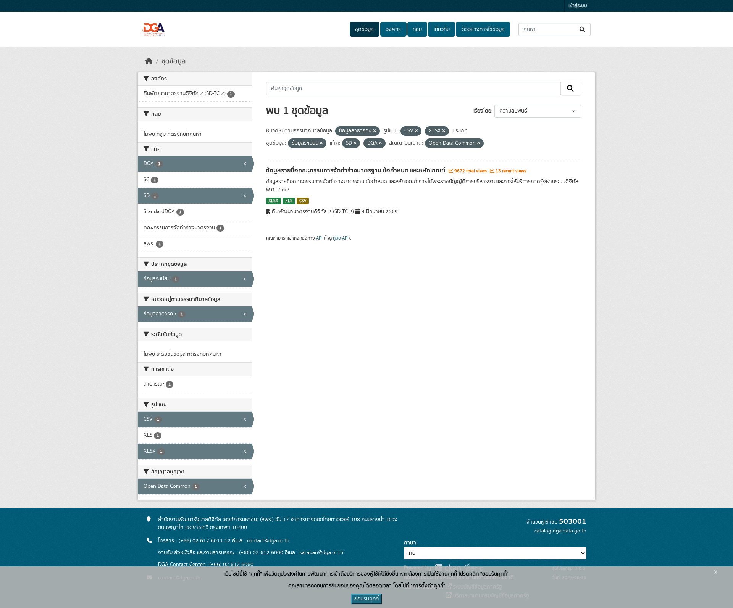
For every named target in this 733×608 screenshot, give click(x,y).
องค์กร (393, 29)
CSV (303, 201)
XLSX (273, 201)
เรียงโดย (482, 111)
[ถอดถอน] (374, 131)
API (319, 238)
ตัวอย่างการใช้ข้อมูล (483, 29)
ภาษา (410, 543)
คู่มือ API (341, 238)
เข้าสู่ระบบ (577, 6)
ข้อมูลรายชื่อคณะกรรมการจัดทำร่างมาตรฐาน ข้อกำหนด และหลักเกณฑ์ (356, 170)
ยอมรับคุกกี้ (366, 599)
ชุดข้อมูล (364, 29)
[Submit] (583, 29)
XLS (288, 201)
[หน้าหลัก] (149, 61)
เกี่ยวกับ (442, 29)
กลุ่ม (417, 29)
